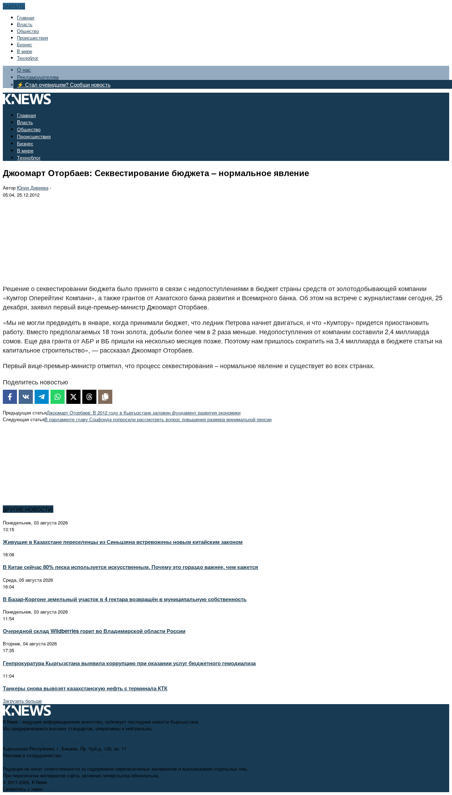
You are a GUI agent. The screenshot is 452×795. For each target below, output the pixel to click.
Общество (28, 31)
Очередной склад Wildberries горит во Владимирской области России (94, 631)
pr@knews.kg (118, 755)
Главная (25, 17)
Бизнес (24, 44)
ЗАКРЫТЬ (14, 6)
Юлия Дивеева (32, 187)
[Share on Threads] (89, 397)
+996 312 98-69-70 (22, 741)
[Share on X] (73, 397)
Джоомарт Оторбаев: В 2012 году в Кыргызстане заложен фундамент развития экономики (143, 412)
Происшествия (32, 37)
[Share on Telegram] (42, 397)
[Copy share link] (105, 397)
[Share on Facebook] (10, 397)
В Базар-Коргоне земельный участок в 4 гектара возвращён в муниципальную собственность (124, 599)
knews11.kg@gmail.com (103, 741)
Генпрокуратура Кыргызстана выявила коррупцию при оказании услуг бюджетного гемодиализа (129, 663)
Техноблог (27, 57)
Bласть (24, 24)
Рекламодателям (38, 77)
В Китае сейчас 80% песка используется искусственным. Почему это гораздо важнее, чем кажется (130, 567)
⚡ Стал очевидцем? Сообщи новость (64, 84)
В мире (24, 51)
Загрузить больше (22, 700)
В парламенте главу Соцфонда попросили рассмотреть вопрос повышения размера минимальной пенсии (158, 419)
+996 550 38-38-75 (83, 755)
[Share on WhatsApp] (57, 397)
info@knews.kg (59, 741)
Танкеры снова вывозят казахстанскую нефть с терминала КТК (85, 688)
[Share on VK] (26, 397)
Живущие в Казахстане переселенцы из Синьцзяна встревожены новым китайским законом (123, 542)
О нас (24, 69)
